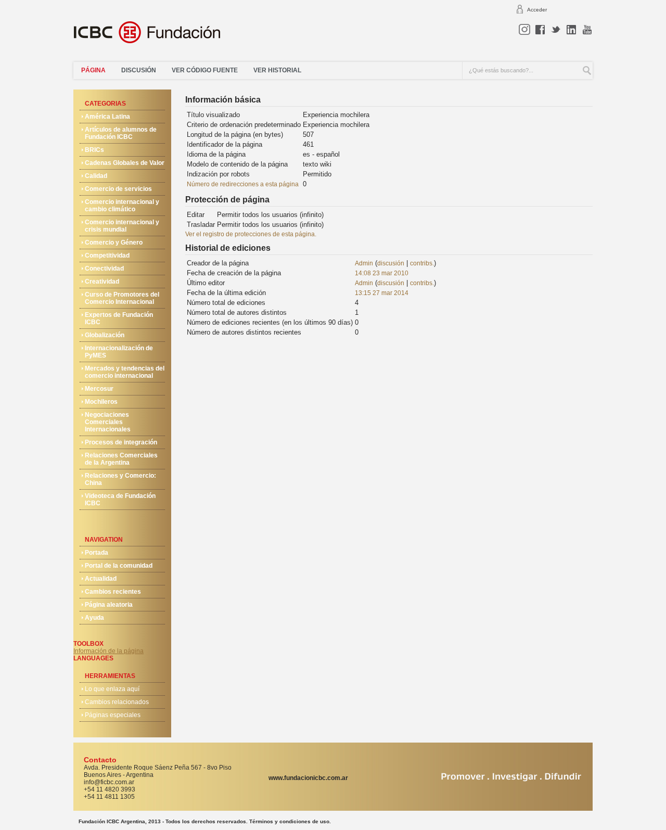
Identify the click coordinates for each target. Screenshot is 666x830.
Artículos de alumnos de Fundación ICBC (121, 133)
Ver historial (277, 70)
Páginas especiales (112, 715)
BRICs (94, 150)
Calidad (96, 176)
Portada (96, 552)
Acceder (537, 9)
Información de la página (108, 651)
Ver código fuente (205, 70)
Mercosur (99, 388)
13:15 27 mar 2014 (381, 293)
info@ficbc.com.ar (109, 782)
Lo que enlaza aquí (112, 689)
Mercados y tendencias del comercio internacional (124, 372)
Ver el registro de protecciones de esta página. (250, 234)
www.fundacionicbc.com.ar (308, 778)
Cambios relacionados (117, 702)
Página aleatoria (109, 604)
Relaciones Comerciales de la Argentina (121, 459)
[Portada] (153, 36)
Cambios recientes (113, 591)
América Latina (107, 116)
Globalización (104, 335)
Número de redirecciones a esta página (243, 184)
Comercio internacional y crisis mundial (122, 226)
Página (93, 70)
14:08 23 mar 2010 (381, 273)
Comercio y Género (114, 242)
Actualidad (101, 578)
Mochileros (101, 401)
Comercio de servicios (118, 189)
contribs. (422, 263)
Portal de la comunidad (118, 565)
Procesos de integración (121, 442)
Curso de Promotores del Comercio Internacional (122, 298)
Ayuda (94, 617)
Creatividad (102, 281)
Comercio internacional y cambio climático (122, 205)
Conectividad (104, 268)
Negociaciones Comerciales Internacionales (108, 422)
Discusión (138, 70)
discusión (390, 263)
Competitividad (107, 255)
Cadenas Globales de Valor (124, 163)
